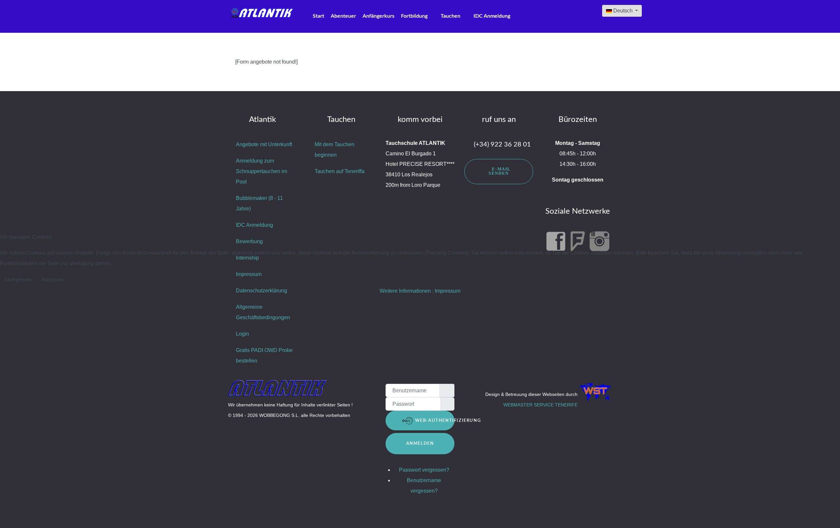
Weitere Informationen (405, 291)
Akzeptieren (18, 280)
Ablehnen (52, 280)
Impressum (447, 291)
